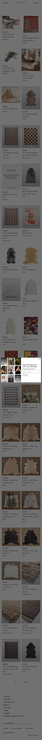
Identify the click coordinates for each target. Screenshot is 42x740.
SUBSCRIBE (25, 375)
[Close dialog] (40, 359)
